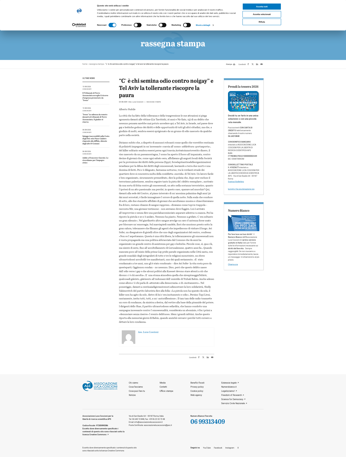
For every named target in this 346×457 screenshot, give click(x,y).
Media (163, 382)
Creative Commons (98, 434)
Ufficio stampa (166, 391)
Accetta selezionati (262, 14)
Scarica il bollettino (236, 182)
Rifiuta (262, 22)
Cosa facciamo (136, 387)
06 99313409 (207, 421)
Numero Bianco (238, 210)
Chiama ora (233, 264)
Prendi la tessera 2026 (243, 86)
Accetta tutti (262, 6)
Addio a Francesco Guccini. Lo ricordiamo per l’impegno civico (95, 160)
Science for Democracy (232, 399)
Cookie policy (196, 391)
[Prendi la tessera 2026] (243, 101)
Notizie (132, 395)
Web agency (196, 395)
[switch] (138, 25)
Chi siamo (133, 382)
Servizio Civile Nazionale (233, 403)
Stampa (229, 64)
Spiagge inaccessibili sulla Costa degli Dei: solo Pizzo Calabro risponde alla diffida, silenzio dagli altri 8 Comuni (95, 140)
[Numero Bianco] (243, 223)
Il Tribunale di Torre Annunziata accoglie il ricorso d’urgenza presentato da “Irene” (95, 97)
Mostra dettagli (203, 25)
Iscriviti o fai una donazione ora (241, 189)
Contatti (163, 387)
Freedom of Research (231, 395)
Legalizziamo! (228, 391)
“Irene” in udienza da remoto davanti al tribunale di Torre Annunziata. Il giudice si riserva (94, 118)
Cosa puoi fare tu (137, 391)
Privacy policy (197, 387)
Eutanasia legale (229, 382)
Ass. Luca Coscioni (135, 102)
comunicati (87, 89)
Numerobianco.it (229, 387)
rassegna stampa (154, 102)
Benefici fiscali (197, 382)
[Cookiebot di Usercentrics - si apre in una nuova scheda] (79, 25)
